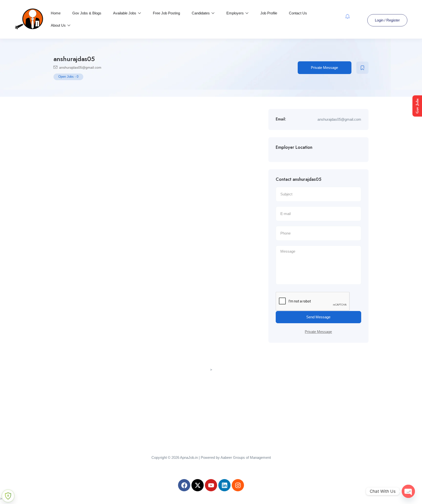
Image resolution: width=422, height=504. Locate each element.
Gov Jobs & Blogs (86, 13)
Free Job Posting (166, 13)
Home (56, 13)
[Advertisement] (211, 407)
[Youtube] (211, 485)
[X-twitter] (197, 485)
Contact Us (298, 13)
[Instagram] (238, 485)
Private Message (324, 67)
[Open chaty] (408, 491)
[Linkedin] (224, 485)
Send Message (318, 317)
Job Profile (268, 13)
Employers (235, 13)
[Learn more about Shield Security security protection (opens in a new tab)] (8, 496)
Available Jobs (125, 13)
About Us (59, 25)
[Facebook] (184, 485)
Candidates (201, 13)
